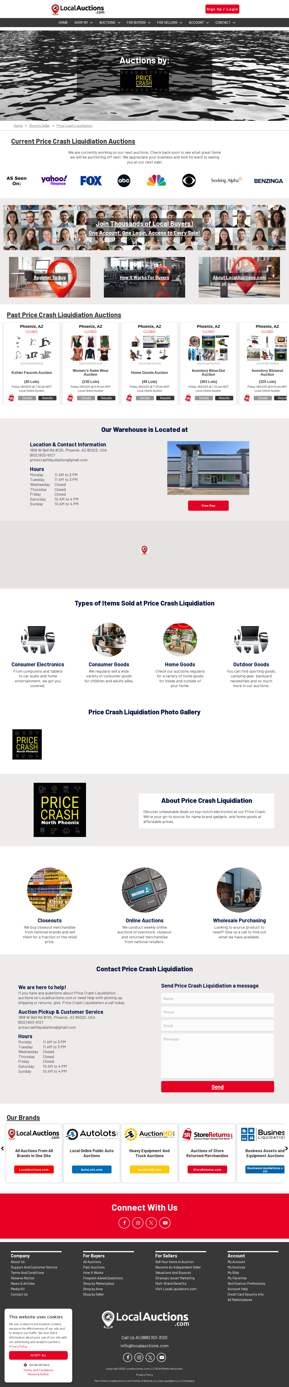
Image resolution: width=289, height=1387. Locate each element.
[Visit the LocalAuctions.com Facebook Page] (124, 1222)
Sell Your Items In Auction (174, 1261)
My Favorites (237, 1278)
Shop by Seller (39, 126)
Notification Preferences (246, 1283)
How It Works (93, 1272)
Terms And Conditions (27, 1272)
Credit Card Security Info (246, 1294)
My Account (236, 1261)
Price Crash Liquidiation (74, 126)
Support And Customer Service (34, 1267)
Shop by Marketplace (98, 1283)
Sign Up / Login (222, 9)
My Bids (233, 1272)
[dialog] (38, 1345)
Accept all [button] (38, 1355)
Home (18, 126)
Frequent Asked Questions (103, 1278)
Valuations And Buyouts (173, 1272)
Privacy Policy (18, 1346)
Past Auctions (94, 1267)
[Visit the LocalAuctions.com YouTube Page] (164, 1222)
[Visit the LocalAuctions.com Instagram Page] (137, 1222)
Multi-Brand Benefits (170, 1283)
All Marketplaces (240, 1299)
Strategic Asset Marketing (175, 1278)
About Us (18, 1261)
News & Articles (23, 1283)
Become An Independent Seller (178, 1267)
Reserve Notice (22, 1278)
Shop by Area (93, 1289)
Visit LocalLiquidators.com (175, 1289)
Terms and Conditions (38, 1370)
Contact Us (19, 1294)
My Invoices (236, 1267)
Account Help (238, 1289)
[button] (144, 550)
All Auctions (92, 1261)
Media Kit (18, 1289)
